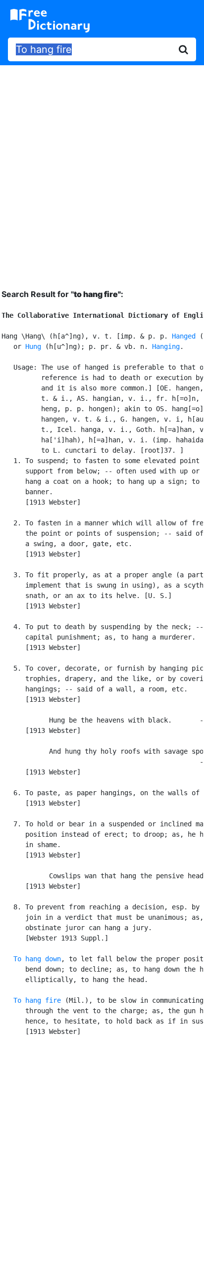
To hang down (37, 959)
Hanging (166, 346)
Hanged (184, 336)
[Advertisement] (102, 169)
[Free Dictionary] (50, 21)
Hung (33, 346)
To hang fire (37, 1000)
